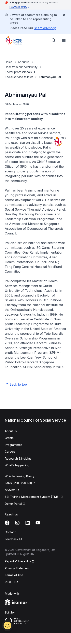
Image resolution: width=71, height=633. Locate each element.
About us (23, 62)
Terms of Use (14, 575)
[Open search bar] (53, 40)
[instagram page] (17, 522)
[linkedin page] (27, 522)
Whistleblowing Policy (19, 476)
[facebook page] (7, 522)
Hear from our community (21, 67)
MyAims (10, 490)
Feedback (11, 539)
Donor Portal (13, 504)
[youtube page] (38, 522)
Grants (9, 438)
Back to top (18, 384)
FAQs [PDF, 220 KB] (18, 483)
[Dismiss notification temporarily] (64, 15)
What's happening (17, 465)
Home (8, 62)
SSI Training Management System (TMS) (32, 497)
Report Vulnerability (18, 561)
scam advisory (45, 28)
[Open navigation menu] (64, 40)
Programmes (13, 445)
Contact (10, 532)
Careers (10, 451)
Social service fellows (19, 77)
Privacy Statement (17, 568)
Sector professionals (18, 72)
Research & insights (18, 458)
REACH (10, 582)
